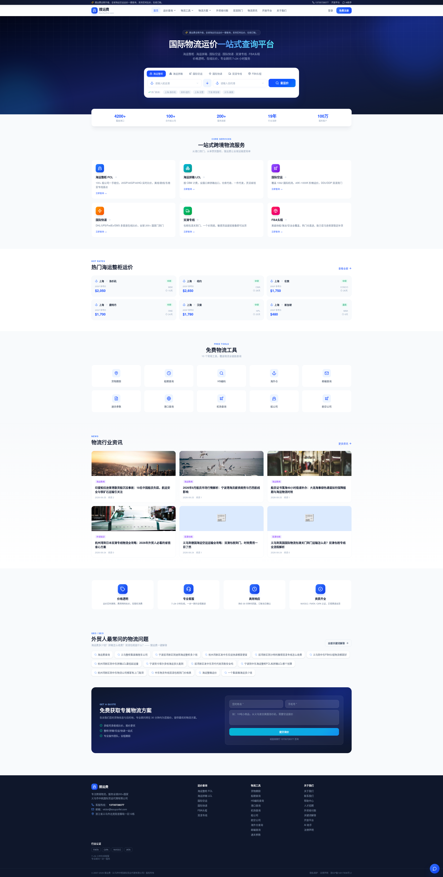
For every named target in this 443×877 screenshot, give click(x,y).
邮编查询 (256, 829)
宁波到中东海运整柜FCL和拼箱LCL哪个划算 (268, 663)
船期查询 (256, 795)
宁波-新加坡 (213, 92)
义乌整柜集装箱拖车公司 (134, 654)
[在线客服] (435, 869)
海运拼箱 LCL (205, 795)
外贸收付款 (222, 10)
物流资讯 (252, 10)
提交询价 (284, 732)
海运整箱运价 (209, 672)
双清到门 (238, 10)
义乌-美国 (228, 92)
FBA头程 (256, 73)
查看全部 (343, 268)
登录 (330, 10)
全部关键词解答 (336, 643)
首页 (155, 10)
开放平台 (335, 2)
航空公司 (256, 820)
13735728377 (322, 2)
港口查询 (256, 805)
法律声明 (309, 829)
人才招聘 (309, 805)
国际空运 (197, 73)
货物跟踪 (256, 791)
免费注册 (344, 10)
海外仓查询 (257, 825)
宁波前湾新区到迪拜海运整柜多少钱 (178, 654)
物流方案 (203, 10)
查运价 (284, 83)
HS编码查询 (257, 800)
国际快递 (217, 73)
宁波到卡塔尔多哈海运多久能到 (166, 663)
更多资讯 (343, 443)
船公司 (254, 815)
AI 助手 (308, 825)
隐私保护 (314, 872)
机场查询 (256, 810)
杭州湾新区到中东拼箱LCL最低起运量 (118, 663)
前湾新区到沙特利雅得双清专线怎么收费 (280, 654)
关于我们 (281, 10)
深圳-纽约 (185, 92)
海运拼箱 (178, 73)
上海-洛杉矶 (170, 92)
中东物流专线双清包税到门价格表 (173, 672)
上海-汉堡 (199, 92)
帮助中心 (309, 800)
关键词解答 (310, 815)
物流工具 (186, 10)
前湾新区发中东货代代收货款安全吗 (214, 663)
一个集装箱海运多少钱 (240, 672)
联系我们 (309, 795)
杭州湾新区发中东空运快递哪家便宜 (228, 654)
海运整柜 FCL (205, 791)
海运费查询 (104, 654)
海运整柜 (158, 73)
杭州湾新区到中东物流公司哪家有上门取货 (121, 672)
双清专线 (237, 73)
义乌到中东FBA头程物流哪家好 (330, 654)
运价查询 (168, 10)
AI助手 (349, 2)
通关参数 (256, 834)
